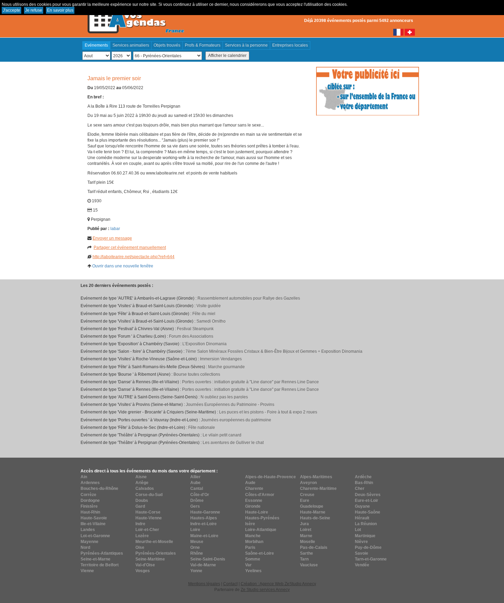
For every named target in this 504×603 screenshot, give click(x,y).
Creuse (307, 494)
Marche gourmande (226, 366)
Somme (252, 559)
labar (115, 228)
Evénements (96, 45)
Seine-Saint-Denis (207, 559)
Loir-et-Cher (147, 529)
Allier (195, 476)
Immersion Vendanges (221, 359)
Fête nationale (201, 427)
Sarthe (306, 553)
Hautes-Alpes (203, 518)
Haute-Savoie (94, 518)
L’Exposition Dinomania (204, 343)
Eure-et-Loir (366, 500)
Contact (230, 583)
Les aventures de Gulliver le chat (233, 442)
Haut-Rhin (90, 512)
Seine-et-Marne (95, 559)
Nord (85, 547)
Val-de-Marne (203, 565)
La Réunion (366, 523)
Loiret (305, 529)
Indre (140, 523)
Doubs (141, 500)
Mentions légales (204, 583)
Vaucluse (309, 565)
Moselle (307, 541)
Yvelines (253, 570)
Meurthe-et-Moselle (154, 541)
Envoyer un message (112, 238)
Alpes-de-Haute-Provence (270, 476)
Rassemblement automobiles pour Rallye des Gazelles (248, 298)
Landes (88, 529)
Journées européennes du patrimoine (236, 420)
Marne (306, 535)
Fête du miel (203, 313)
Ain (84, 476)
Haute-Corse (147, 512)
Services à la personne (246, 45)
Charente (254, 488)
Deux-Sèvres (368, 494)
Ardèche (363, 476)
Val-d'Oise (145, 565)
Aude (250, 482)
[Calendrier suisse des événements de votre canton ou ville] (410, 31)
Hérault (362, 518)
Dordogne (90, 500)
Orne (195, 547)
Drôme (197, 500)
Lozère (142, 535)
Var (248, 565)
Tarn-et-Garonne (371, 559)
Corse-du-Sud (149, 494)
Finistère (89, 506)
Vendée (362, 565)
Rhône (196, 553)
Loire (195, 529)
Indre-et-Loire (203, 523)
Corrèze (88, 494)
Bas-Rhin (364, 482)
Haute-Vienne (148, 518)
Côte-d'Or (199, 494)
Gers (195, 506)
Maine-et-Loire (204, 535)
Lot (358, 529)
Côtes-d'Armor (259, 494)
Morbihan (254, 541)
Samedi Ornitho (211, 321)
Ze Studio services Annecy (265, 589)
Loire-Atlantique (260, 529)
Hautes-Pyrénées (262, 518)
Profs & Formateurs (202, 45)
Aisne (141, 476)
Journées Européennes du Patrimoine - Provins (230, 404)
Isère (250, 523)
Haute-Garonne (205, 512)
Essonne (253, 500)
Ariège (141, 482)
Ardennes (90, 482)
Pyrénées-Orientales (155, 553)
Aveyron (308, 482)
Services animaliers (130, 45)
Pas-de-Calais (313, 547)
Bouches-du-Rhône (99, 488)
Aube (195, 482)
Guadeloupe (311, 506)
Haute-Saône (367, 512)
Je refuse (33, 10)
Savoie (361, 553)
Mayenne (89, 541)
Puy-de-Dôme (368, 547)
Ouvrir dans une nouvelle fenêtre (122, 266)
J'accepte (11, 10)
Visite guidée (208, 305)
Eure (304, 500)
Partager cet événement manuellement (130, 247)
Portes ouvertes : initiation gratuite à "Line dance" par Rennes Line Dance (250, 381)
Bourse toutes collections (196, 374)
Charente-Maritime (318, 488)
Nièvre (361, 541)
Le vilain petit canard (222, 435)
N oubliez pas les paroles (224, 397)
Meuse (196, 541)
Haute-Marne (312, 512)
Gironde (253, 506)
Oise (139, 547)
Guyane (362, 506)
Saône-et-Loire (259, 553)
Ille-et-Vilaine (93, 523)
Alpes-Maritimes (316, 476)
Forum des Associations (191, 336)
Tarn (304, 559)
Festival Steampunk (195, 328)
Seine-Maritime (150, 559)
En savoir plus (60, 10)
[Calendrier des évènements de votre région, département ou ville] (135, 17)
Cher (359, 488)
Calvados (144, 488)
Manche (253, 535)
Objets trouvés (167, 45)
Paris (250, 547)
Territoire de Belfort (100, 565)
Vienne (87, 570)
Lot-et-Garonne (95, 535)
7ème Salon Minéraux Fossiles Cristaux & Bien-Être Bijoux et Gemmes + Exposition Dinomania (273, 351)
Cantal (196, 488)
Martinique (365, 535)
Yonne (196, 570)
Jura (304, 523)
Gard (140, 506)
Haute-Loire (256, 512)
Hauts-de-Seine (315, 518)
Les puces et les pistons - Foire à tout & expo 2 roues (268, 412)
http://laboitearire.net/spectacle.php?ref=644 (134, 256)
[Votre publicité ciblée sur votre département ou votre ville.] (367, 90)
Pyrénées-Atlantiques (102, 553)
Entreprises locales (290, 45)
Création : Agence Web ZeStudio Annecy (278, 583)
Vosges (142, 570)
